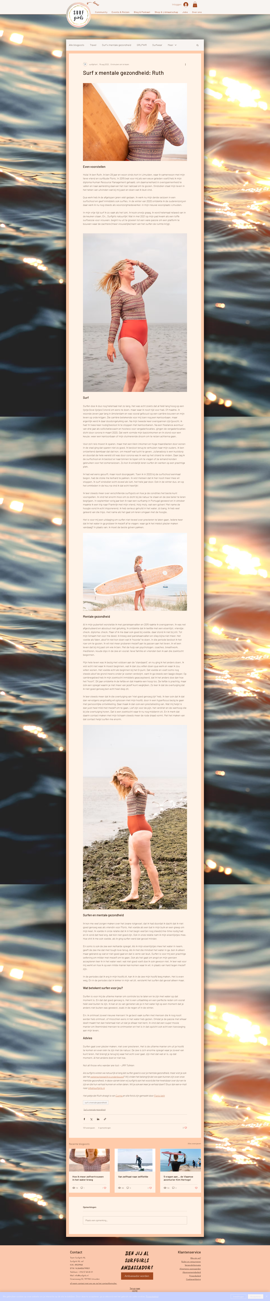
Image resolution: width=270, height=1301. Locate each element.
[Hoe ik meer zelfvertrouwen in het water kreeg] (89, 1160)
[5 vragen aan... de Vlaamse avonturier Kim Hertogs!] (180, 1160)
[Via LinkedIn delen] (98, 1119)
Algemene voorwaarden (190, 1268)
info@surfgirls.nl (81, 1275)
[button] (101, 12)
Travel (93, 44)
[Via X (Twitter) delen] (91, 1119)
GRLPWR (142, 44)
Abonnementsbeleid (192, 1272)
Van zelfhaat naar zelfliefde (133, 1176)
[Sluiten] (266, 1296)
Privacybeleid (195, 1275)
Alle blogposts (76, 44)
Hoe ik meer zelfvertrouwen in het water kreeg (88, 1178)
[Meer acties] (185, 64)
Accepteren (255, 1296)
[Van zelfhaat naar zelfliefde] (135, 1160)
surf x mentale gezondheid (96, 1102)
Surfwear (157, 44)
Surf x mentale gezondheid (116, 44)
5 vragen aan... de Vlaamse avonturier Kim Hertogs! (178, 1178)
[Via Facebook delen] (84, 1119)
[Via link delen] (105, 1119)
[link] (195, 4)
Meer (170, 44)
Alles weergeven (194, 1143)
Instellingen (238, 1296)
